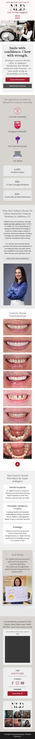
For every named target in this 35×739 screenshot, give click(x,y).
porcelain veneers (18, 236)
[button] (17, 17)
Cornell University (17, 116)
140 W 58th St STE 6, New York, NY (17, 2)
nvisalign (8, 236)
